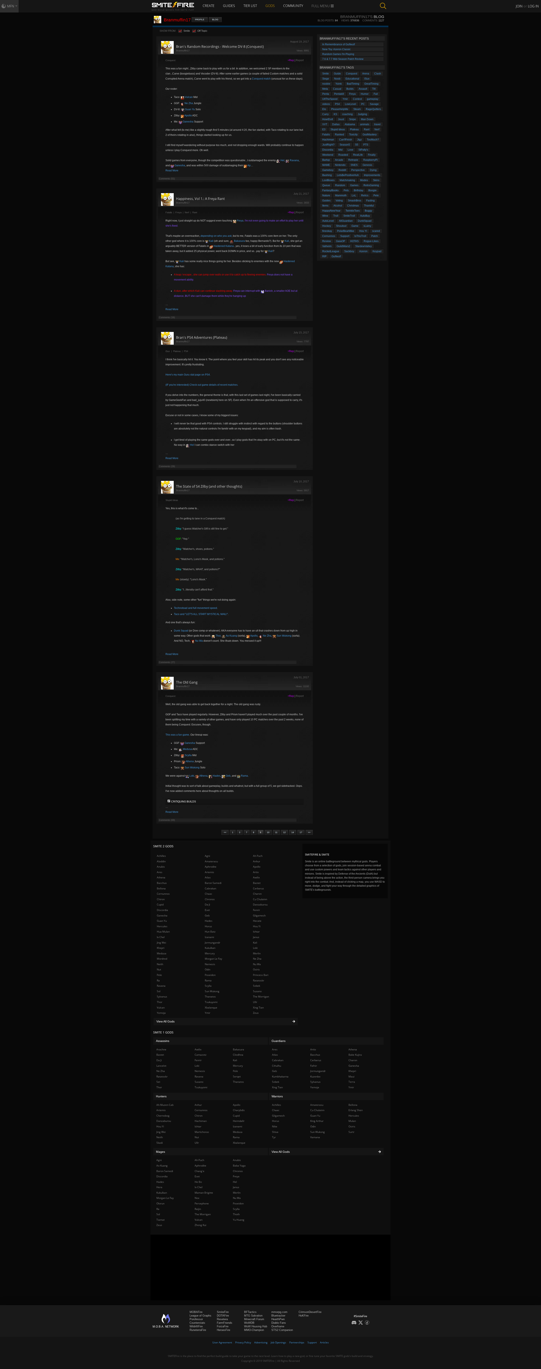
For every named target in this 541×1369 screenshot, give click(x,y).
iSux (167, 351)
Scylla (188, 755)
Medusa (187, 749)
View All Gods (165, 1021)
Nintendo (340, 165)
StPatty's (363, 149)
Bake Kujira (355, 1055)
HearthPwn (278, 1319)
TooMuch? (373, 139)
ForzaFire (222, 1326)
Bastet (257, 883)
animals (364, 124)
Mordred (162, 958)
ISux (366, 78)
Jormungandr (212, 942)
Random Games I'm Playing (338, 54)
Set (158, 1082)
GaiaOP (340, 241)
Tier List (250, 5)
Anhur (256, 861)
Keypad (377, 251)
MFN (10, 6)
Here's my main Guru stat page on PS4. (187, 374)
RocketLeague (330, 251)
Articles (324, 1342)
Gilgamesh (259, 915)
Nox (197, 1198)
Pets (346, 190)
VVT (324, 124)
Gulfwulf (336, 256)
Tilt (374, 88)
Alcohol (337, 205)
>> (309, 832)
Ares (159, 872)
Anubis (161, 866)
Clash (377, 73)
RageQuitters (373, 109)
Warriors (277, 1096)
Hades (216, 775)
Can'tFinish (345, 139)
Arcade (339, 159)
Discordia (327, 149)
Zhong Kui (200, 1225)
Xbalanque (211, 1007)
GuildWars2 (343, 246)
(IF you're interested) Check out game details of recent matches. (201, 384)
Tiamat (160, 1220)
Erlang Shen (355, 1110)
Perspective (358, 170)
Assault (363, 88)
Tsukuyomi (211, 1002)
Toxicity (353, 134)
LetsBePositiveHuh (348, 175)
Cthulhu (276, 1066)
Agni (207, 856)
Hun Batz (210, 931)
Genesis (367, 165)
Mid (340, 149)
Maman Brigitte (204, 1192)
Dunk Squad (181, 630)
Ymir (345, 99)
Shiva (275, 1132)
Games (354, 185)
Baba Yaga (239, 1165)
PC (363, 104)
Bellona (161, 888)
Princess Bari (260, 975)
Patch (374, 236)
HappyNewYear (331, 210)
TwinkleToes (353, 210)
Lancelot (161, 1066)
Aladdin (161, 861)
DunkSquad (365, 220)
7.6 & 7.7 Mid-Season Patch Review (342, 59)
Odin (207, 969)
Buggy (368, 210)
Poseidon (210, 975)
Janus (256, 937)
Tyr (274, 1137)
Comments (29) (167, 466)
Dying (373, 170)
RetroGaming (371, 185)
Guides (229, 5)
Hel (282, 160)
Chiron (161, 899)
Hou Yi (363, 231)
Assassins (162, 1041)
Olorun (160, 1203)
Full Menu (321, 6)
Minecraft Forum (254, 1319)
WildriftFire (196, 1326)
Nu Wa (198, 640)
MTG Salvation (253, 1315)
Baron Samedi (213, 883)
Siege (325, 78)
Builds (350, 88)
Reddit (342, 170)
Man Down (367, 119)
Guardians (279, 1041)
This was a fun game (177, 734)
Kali (210, 240)
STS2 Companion (282, 1330)
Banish (268, 290)
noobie (326, 83)
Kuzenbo (315, 1076)
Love (350, 149)
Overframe (277, 1326)
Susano (257, 991)
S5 (356, 144)
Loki (191, 775)
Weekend (327, 154)
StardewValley (363, 246)
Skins (376, 180)
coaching (347, 114)
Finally (372, 154)
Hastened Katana (223, 246)
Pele (376, 195)
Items (325, 205)
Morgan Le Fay (213, 958)
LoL (354, 195)
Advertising (261, 1342)
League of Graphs (200, 1315)
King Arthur (317, 1121)
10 (268, 832)
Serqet (237, 1076)
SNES (354, 165)
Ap (249, 165)
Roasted (343, 154)
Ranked (339, 134)
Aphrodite (210, 866)
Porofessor (196, 1319)
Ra (158, 980)
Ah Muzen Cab (165, 1105)
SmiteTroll (349, 215)
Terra (351, 1082)
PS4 (186, 351)
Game (354, 225)
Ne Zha (188, 103)
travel (377, 124)
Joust (341, 119)
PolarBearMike (345, 231)
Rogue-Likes (371, 241)
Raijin (198, 1209)
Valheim (327, 246)
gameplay (372, 99)
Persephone (202, 1203)
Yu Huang (238, 1220)
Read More (171, 170)
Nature (326, 195)
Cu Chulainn (260, 899)
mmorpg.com (279, 1312)
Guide (337, 73)
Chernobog (162, 1115)
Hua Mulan (163, 931)
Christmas (353, 205)
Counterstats (197, 1322)
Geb (228, 775)
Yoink (338, 83)
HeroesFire (223, 1330)
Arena (365, 73)
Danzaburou (260, 904)
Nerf (187, 212)
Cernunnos (328, 236)
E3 (323, 129)
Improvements (372, 175)
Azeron (363, 251)
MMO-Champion (254, 1330)
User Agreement (222, 1342)
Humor (365, 93)
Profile (199, 19)
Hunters (161, 1096)
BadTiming (353, 83)
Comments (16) (167, 317)
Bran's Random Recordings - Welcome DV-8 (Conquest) (220, 46)
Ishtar (256, 931)
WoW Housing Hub (255, 1326)
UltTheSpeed (329, 99)
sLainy (367, 225)
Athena (189, 761)
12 (284, 832)
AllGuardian (346, 220)
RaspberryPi (370, 159)
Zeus (256, 1013)
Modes (364, 180)
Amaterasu (211, 861)
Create (208, 5)
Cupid (160, 904)
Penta (325, 93)
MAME (326, 165)
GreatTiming (371, 83)
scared (376, 231)
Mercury (210, 953)
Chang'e (199, 1171)
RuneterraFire (198, 1330)
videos (326, 104)
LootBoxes (328, 180)
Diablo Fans (278, 1322)
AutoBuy (365, 215)
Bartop (326, 159)
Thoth (236, 1214)
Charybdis (239, 1110)
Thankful (369, 205)
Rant (194, 212)
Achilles (161, 856)
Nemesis (210, 964)
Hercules (162, 926)
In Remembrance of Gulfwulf (338, 44)
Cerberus (258, 888)
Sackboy (349, 251)
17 (301, 832)
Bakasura (239, 240)
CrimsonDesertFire (310, 1312)
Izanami (209, 937)
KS (335, 114)
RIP (324, 256)
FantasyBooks (330, 190)
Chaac (208, 894)
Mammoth (341, 195)
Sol (158, 991)
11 (276, 832)
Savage (374, 104)
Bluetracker (278, 1315)
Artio (256, 872)
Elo (324, 109)
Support (344, 236)
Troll (335, 215)
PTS (365, 144)
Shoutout (341, 225)
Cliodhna (238, 1055)
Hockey (326, 225)
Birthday (358, 190)
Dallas (336, 124)
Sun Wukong (283, 635)
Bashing (327, 175)
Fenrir (256, 910)
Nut (159, 969)
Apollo (188, 115)
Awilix (256, 877)
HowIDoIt (327, 119)
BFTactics (250, 1312)
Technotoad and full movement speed (195, 608)
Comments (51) (167, 178)
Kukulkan (210, 948)
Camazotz (200, 1055)
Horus (208, 926)
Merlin (257, 953)
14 (292, 832)
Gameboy (327, 170)
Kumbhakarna (280, 1076)
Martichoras (202, 1132)
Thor (218, 635)
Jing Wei (161, 942)
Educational (352, 78)
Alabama (350, 124)
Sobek (256, 986)
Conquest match (261, 78)
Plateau (177, 351)
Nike (274, 1126)
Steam (357, 109)
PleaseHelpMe (339, 109)
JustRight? (328, 144)
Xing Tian (258, 1007)
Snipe (352, 119)
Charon (257, 894)
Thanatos (210, 996)
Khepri (160, 948)
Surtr (351, 1132)
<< (225, 832)
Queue (326, 185)
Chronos (210, 899)
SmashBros (354, 200)
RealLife (358, 154)
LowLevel (350, 104)
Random (340, 185)
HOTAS (354, 241)
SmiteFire (223, 1312)
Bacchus (162, 883)
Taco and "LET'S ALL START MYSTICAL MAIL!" (201, 614)
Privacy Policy (243, 1342)
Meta (325, 88)
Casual (337, 88)
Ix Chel (161, 937)
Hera (159, 1187)
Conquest (170, 60)
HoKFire (304, 1315)
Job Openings (278, 1342)
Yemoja (161, 1013)
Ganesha (187, 121)
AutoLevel (328, 220)
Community (293, 5)
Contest (357, 99)
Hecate (257, 921)
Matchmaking (347, 180)
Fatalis (168, 212)
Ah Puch (257, 856)
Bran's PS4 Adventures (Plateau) (201, 337)
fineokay (327, 231)
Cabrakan (210, 888)
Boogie (372, 190)
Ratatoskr (258, 980)
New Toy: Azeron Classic (336, 49)
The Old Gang (187, 682)
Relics (364, 195)
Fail (376, 93)
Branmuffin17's (356, 17)
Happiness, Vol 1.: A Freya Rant (200, 198)
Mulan (352, 1121)
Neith (160, 964)
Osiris (256, 969)
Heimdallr (239, 1121)
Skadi (159, 1143)
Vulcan (188, 97)
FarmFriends (224, 1322)
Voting (339, 200)
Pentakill (339, 93)
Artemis (209, 872)
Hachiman (328, 139)
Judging (362, 114)
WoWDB (249, 1322)
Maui (351, 1076)
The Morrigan (261, 996)
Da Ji (207, 904)
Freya (178, 212)
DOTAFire (223, 1315)
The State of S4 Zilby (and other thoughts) (209, 486)
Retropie (353, 159)
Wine (325, 215)
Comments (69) (167, 820)
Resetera (222, 1319)
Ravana (294, 160)
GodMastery (370, 134)
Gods (270, 5)
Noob (337, 78)
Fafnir (313, 1066)
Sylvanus (162, 996)
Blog (215, 19)
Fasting (370, 200)
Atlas (208, 877)
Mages (160, 1151)
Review (326, 241)
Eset (207, 910)
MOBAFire (196, 1312)
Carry (325, 114)
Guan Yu (189, 109)
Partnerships (296, 1342)
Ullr (255, 1002)
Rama (244, 775)
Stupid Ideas (171, 500)
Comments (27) (167, 662)
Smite (325, 73)
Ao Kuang (231, 635)
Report (300, 60)
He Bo (198, 1182)
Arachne (161, 1049)
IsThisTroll (360, 236)
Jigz (359, 139)
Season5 (345, 144)
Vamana (315, 1137)
